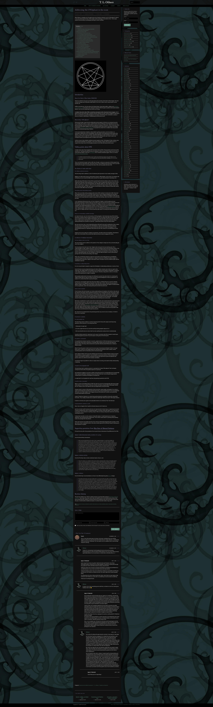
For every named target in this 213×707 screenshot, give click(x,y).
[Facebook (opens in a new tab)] (74, 1)
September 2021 (127, 170)
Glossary (130, 704)
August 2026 (126, 68)
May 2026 (125, 74)
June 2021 (126, 176)
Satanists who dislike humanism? (130, 55)
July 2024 (125, 114)
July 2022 (125, 151)
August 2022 (126, 149)
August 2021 (126, 172)
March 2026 (126, 78)
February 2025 (126, 100)
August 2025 (126, 91)
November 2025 (127, 85)
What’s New (126, 57)
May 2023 (125, 136)
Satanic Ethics (126, 45)
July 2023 (125, 132)
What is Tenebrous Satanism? (118, 704)
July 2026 (125, 70)
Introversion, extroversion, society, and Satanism (112, 697)
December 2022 (127, 146)
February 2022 (126, 161)
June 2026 (126, 72)
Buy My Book (126, 704)
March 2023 (126, 140)
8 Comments (106, 14)
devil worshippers (111, 206)
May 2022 (125, 155)
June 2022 (126, 153)
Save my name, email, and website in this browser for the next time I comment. (93, 525)
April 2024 (126, 119)
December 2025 (127, 83)
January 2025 (126, 102)
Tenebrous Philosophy (89, 14)
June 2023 (126, 134)
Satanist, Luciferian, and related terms (82, 697)
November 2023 (127, 125)
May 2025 (125, 97)
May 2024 (125, 117)
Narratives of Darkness (128, 41)
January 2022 (126, 163)
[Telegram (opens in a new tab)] (77, 1)
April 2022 (126, 157)
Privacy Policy (138, 704)
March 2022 (126, 159)
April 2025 (126, 98)
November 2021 (127, 166)
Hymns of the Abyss (127, 37)
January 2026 (126, 81)
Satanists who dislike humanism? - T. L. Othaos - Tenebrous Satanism (93, 685)
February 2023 (126, 142)
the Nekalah (92, 152)
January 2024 (126, 121)
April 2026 (126, 76)
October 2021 (126, 168)
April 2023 (126, 138)
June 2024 (126, 115)
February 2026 (126, 80)
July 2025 (125, 93)
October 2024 (126, 108)
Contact (133, 704)
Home (112, 704)
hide (81, 26)
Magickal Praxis (127, 39)
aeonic (109, 475)
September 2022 (127, 147)
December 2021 (127, 164)
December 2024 (127, 104)
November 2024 (127, 106)
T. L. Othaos (106, 2)
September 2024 (127, 110)
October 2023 (126, 127)
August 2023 (126, 130)
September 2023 (127, 129)
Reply (118, 536)
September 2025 (127, 89)
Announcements (127, 33)
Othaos (84, 548)
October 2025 (126, 87)
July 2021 (125, 174)
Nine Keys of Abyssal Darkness (86, 127)
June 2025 (126, 95)
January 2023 (126, 144)
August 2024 (126, 112)
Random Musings (127, 43)
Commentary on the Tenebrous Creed (97, 697)
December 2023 (127, 123)
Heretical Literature (127, 35)
